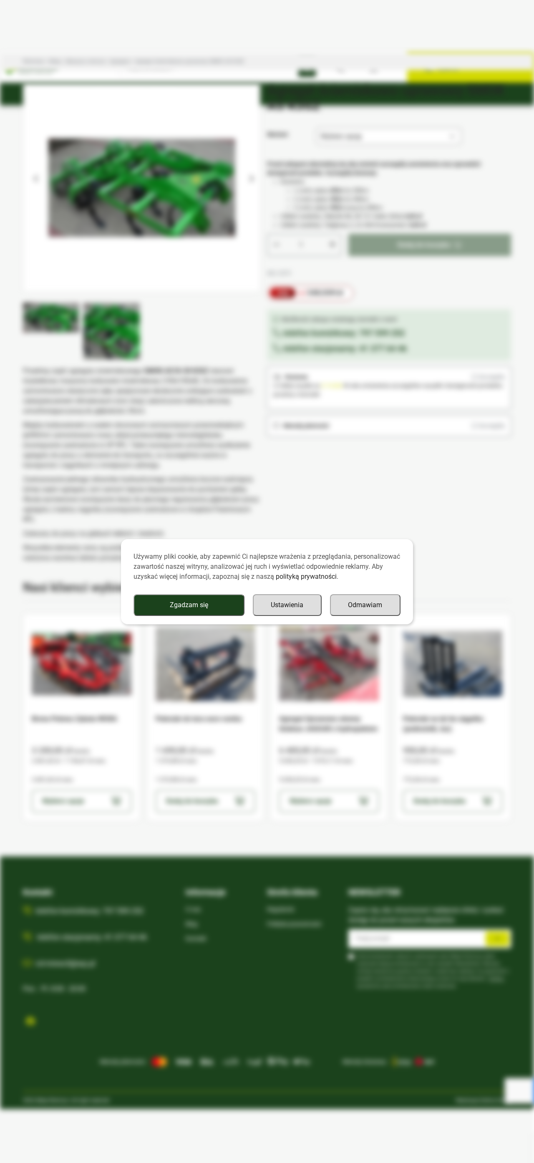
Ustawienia (287, 605)
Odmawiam (365, 605)
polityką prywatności (306, 576)
